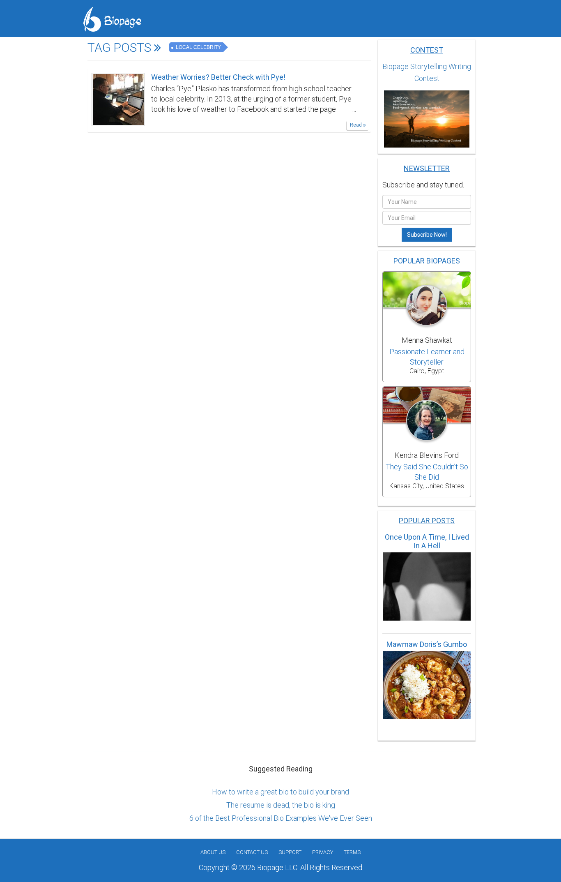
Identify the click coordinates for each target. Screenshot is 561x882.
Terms (352, 852)
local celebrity (198, 47)
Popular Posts (427, 520)
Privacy (322, 852)
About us (212, 852)
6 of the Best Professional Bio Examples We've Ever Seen (280, 818)
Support (289, 852)
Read (356, 125)
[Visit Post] (118, 98)
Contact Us (252, 852)
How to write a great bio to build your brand (280, 791)
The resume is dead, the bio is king (280, 805)
